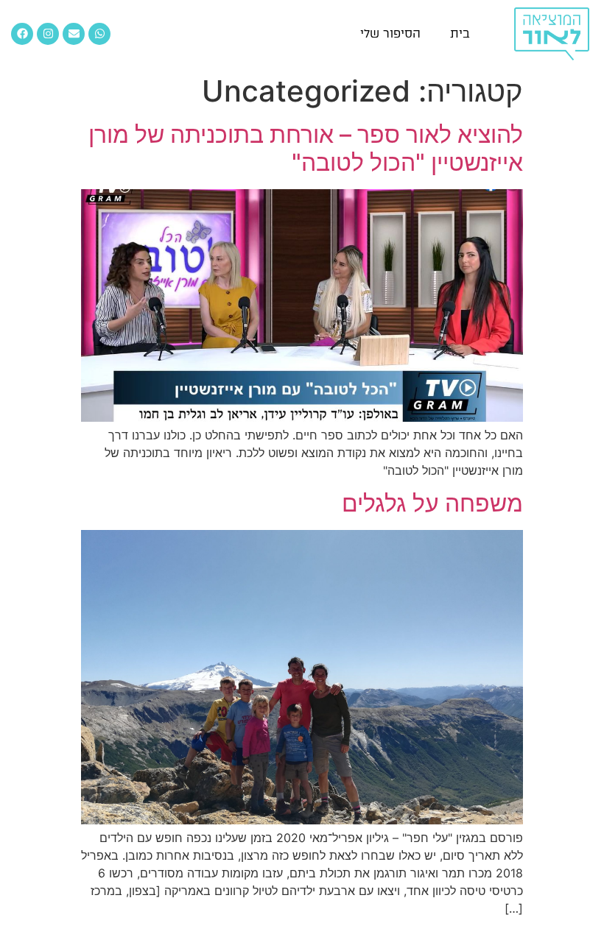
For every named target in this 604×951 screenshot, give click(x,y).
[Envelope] (74, 34)
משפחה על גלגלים (432, 503)
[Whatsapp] (99, 34)
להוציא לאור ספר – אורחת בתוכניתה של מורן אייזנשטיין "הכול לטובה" (305, 148)
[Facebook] (22, 34)
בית (460, 33)
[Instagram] (48, 34)
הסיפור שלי (390, 33)
